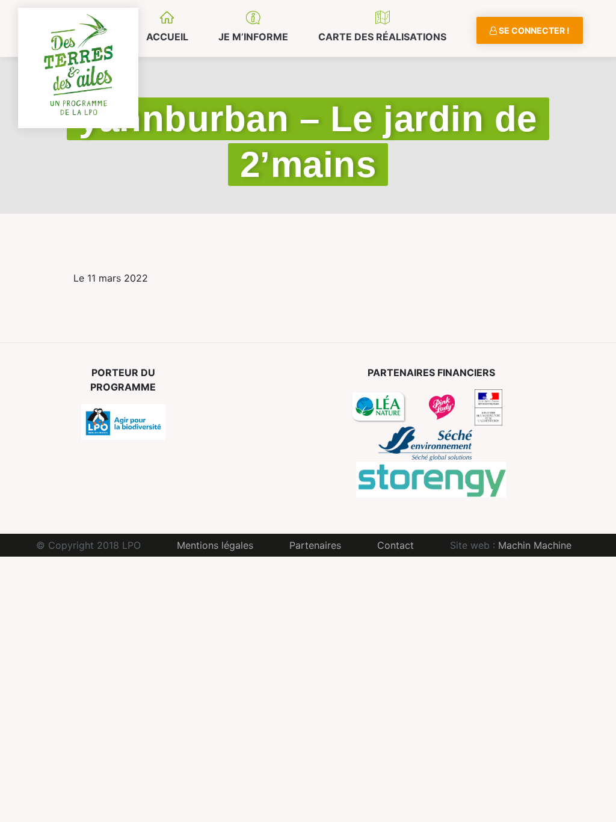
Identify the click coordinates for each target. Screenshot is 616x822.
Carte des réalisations (382, 37)
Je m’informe (253, 37)
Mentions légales (215, 545)
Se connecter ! (533, 30)
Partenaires (315, 545)
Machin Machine (534, 545)
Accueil (167, 37)
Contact (395, 545)
